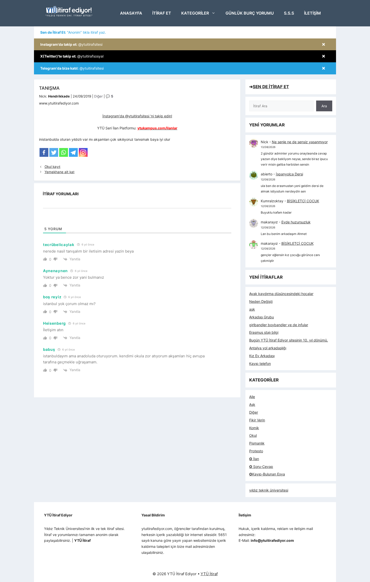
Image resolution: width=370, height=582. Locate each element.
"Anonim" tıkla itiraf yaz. (73, 32)
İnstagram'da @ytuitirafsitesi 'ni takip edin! (137, 116)
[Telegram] (73, 152)
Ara (324, 106)
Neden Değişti (261, 301)
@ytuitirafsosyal (71, 56)
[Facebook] (44, 152)
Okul (253, 435)
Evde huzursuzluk (296, 222)
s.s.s (289, 13)
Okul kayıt (52, 167)
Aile (252, 397)
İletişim (312, 13)
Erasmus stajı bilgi (263, 332)
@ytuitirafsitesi (71, 44)
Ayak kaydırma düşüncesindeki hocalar (281, 294)
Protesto (256, 451)
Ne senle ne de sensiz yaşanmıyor (300, 142)
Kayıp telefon (260, 363)
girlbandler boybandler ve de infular (278, 325)
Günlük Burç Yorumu (250, 13)
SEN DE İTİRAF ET (271, 86)
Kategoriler (195, 13)
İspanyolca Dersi (289, 174)
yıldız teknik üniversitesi (268, 490)
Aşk (252, 404)
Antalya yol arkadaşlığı (267, 348)
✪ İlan (254, 459)
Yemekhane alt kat (60, 172)
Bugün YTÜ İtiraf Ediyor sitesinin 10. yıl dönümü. (288, 340)
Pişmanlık (257, 443)
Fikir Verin (257, 420)
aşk (252, 309)
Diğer (98, 96)
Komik (254, 428)
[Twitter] (53, 152)
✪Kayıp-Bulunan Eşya (267, 474)
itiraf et (161, 13)
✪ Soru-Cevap (261, 466)
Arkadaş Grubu (261, 317)
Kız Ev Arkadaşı (262, 356)
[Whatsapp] (63, 152)
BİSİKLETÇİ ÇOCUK (303, 201)
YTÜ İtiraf (209, 573)
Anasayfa (131, 13)
